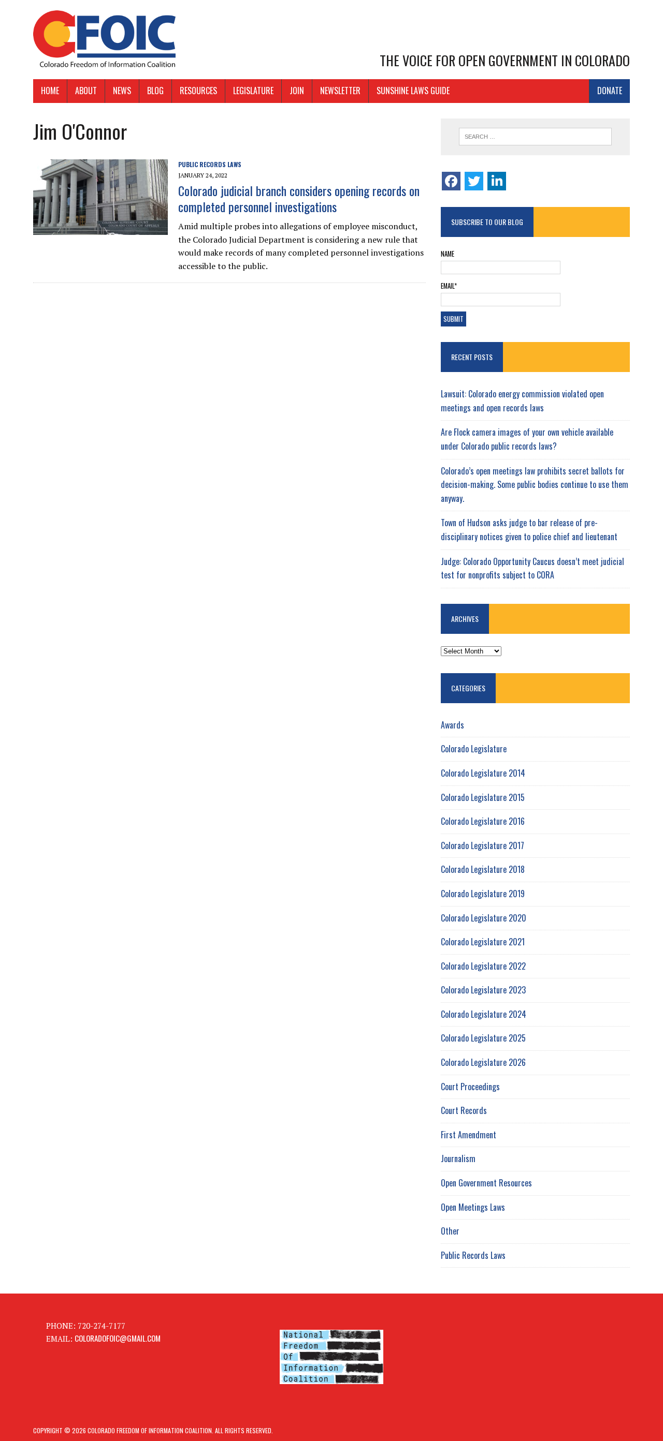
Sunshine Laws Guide (413, 90)
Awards (452, 725)
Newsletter (340, 90)
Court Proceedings (470, 1086)
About (86, 90)
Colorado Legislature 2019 (483, 893)
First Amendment (468, 1134)
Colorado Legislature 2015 (483, 797)
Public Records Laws (209, 164)
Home (50, 90)
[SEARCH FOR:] (535, 136)
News (122, 90)
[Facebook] (451, 181)
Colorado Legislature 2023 (483, 990)
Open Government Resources (486, 1183)
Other (450, 1231)
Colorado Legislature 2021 (483, 941)
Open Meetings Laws (473, 1207)
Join (297, 90)
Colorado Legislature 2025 (483, 1038)
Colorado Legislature (474, 748)
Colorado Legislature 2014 (483, 773)
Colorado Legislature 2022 (483, 966)
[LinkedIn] (496, 181)
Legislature (253, 90)
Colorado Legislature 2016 (483, 821)
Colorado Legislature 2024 (483, 1014)
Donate (609, 90)
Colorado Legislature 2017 (482, 845)
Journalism (458, 1158)
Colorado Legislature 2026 (483, 1062)
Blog (155, 90)
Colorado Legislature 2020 (483, 918)
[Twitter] (474, 181)
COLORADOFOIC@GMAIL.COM (118, 1338)
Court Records (464, 1110)
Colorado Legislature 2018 (483, 869)
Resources (198, 90)
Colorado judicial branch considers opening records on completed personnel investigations (299, 198)
